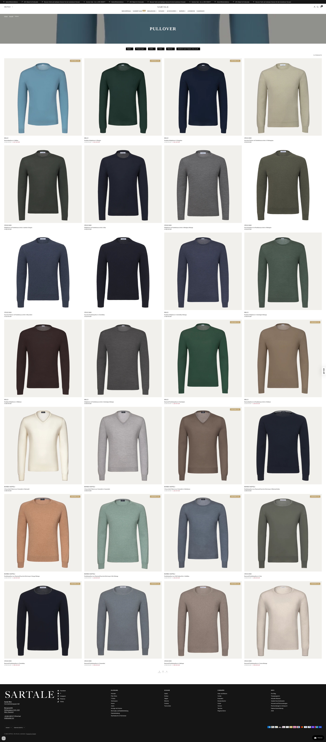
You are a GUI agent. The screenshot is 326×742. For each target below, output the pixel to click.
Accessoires (171, 11)
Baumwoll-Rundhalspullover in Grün (253, 576)
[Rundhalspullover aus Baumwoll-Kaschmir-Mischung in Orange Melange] (43, 533)
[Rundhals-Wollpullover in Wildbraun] (43, 358)
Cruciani (248, 138)
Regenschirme (222, 711)
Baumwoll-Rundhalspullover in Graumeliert (94, 663)
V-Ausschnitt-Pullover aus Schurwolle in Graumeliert (97, 489)
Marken (182, 11)
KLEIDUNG (114, 690)
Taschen (220, 708)
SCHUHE (167, 690)
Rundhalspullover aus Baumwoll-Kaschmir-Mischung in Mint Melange (101, 576)
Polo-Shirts (114, 696)
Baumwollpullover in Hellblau (11, 140)
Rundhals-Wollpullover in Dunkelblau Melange (175, 314)
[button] (129, 49)
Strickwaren (114, 701)
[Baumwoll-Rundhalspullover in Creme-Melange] (283, 620)
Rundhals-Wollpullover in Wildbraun (12, 402)
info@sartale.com (9, 718)
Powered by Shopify (31, 734)
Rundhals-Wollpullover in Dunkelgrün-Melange (255, 314)
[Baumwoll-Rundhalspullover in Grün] (283, 533)
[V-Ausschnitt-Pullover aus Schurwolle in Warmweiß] (43, 445)
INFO (272, 690)
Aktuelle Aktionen (275, 698)
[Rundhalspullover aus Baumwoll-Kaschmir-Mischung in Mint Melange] (123, 533)
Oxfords (166, 703)
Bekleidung (151, 11)
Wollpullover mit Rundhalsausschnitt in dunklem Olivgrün (18, 227)
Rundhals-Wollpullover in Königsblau (173, 140)
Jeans (112, 706)
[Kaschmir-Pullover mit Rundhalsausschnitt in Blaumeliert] (43, 271)
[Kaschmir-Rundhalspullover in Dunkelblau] (123, 271)
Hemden (113, 693)
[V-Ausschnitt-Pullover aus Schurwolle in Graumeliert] (123, 445)
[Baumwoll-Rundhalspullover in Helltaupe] (203, 620)
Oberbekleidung (115, 713)
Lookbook (191, 11)
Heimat (6, 16)
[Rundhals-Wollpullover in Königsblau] (203, 97)
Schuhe (161, 11)
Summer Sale (137, 11)
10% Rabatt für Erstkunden (41, 2)
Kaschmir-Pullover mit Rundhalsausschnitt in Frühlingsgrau (258, 140)
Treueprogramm (275, 696)
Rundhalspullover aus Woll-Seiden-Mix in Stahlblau (176, 576)
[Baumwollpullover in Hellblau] (43, 97)
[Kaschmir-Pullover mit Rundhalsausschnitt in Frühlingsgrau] (283, 97)
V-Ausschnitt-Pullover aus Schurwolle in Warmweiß (16, 489)
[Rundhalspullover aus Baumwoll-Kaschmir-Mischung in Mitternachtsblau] (283, 445)
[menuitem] (126, 11)
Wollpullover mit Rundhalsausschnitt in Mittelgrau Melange (178, 227)
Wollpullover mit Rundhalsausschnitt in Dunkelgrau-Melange (99, 402)
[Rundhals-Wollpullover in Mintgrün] (123, 97)
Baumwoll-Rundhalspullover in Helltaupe (174, 663)
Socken (220, 706)
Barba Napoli (9, 486)
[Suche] (317, 7)
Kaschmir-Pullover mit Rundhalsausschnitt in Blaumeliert (18, 314)
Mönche (166, 701)
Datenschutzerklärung (277, 708)
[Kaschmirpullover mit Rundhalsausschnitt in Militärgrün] (283, 184)
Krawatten (220, 698)
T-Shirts (113, 698)
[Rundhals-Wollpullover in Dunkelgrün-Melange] (283, 271)
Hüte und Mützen (222, 693)
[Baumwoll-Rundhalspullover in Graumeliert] (123, 620)
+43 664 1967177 (9, 716)
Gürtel (219, 703)
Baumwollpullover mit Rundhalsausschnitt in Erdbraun (257, 402)
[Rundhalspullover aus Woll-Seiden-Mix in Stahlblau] (203, 533)
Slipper (166, 698)
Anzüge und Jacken (116, 708)
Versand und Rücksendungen (279, 703)
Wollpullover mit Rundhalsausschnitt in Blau (95, 227)
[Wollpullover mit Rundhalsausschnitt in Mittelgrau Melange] (203, 184)
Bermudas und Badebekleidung (119, 711)
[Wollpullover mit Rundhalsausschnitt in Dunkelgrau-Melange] (123, 358)
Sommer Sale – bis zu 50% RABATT (106, 2)
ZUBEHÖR (221, 690)
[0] (320, 7)
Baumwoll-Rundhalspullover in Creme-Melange (255, 663)
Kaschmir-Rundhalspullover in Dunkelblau (94, 314)
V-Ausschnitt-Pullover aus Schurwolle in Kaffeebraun (177, 489)
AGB (272, 711)
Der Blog (273, 693)
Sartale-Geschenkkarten (278, 701)
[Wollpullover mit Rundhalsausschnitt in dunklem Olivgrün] (43, 184)
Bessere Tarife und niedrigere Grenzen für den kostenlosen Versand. (72, 2)
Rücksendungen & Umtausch (279, 706)
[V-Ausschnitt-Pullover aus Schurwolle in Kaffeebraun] (203, 445)
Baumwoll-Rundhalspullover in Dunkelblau (14, 663)
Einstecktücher (222, 701)
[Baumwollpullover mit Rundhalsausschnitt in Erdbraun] (283, 358)
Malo (6, 138)
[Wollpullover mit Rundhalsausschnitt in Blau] (123, 184)
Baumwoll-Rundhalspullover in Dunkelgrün (174, 402)
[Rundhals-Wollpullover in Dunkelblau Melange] (203, 271)
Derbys (166, 696)
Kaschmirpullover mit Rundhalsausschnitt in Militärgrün (257, 227)
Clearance (200, 11)
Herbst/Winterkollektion (22, 2)
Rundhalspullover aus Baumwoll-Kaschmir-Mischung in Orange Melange (22, 576)
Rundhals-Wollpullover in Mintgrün (92, 140)
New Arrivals (126, 11)
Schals (219, 696)
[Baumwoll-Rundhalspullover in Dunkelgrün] (203, 358)
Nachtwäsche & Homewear (118, 715)
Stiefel (166, 693)
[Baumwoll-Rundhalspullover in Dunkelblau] (43, 620)
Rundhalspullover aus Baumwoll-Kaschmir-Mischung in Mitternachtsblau (262, 489)
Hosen (113, 703)
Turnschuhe (167, 706)
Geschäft (11, 16)
